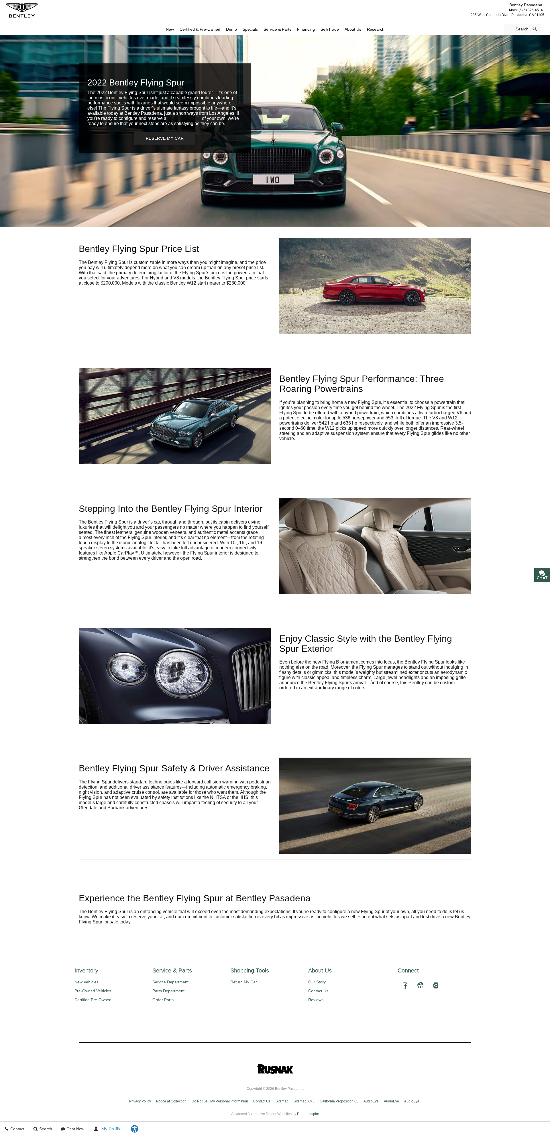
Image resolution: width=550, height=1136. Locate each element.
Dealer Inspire (308, 1114)
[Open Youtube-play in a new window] (420, 985)
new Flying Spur (184, 118)
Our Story (317, 982)
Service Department (170, 982)
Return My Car (243, 982)
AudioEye (371, 1101)
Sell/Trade (330, 29)
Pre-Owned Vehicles (92, 991)
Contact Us (318, 991)
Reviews (315, 999)
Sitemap (282, 1101)
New (170, 29)
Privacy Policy (140, 1101)
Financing (306, 29)
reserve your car (147, 916)
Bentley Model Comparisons (396, 32)
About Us (353, 29)
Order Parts (163, 999)
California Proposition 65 (339, 1101)
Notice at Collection (171, 1101)
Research (375, 29)
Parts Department (168, 991)
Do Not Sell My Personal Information (220, 1101)
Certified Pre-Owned (92, 999)
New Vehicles (86, 982)
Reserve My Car (165, 138)
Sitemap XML (304, 1101)
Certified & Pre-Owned (200, 29)
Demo (231, 29)
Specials (250, 29)
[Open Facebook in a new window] (404, 985)
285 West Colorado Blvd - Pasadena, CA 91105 (507, 15)
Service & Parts (277, 29)
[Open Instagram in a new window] (435, 985)
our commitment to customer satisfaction (215, 916)
